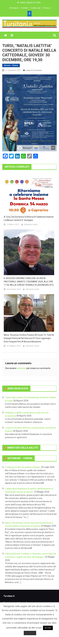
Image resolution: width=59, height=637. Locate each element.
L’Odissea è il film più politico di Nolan (22, 467)
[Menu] (12, 35)
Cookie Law (35, 8)
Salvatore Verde (30, 224)
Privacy (46, 8)
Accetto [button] (48, 628)
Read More (30, 633)
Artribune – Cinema (19, 458)
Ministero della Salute (22, 447)
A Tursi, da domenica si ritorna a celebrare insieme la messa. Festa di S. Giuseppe (29, 218)
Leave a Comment (34, 70)
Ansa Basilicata (17, 388)
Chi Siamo (14, 8)
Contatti (24, 8)
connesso (21, 368)
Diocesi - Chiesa (11, 65)
